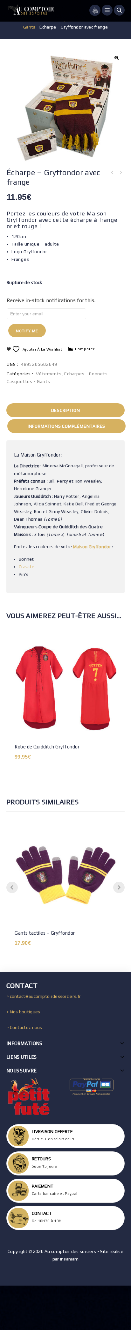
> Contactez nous (24, 1027)
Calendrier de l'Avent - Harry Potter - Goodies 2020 (112, 172)
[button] (116, 57)
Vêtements (48, 373)
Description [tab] (65, 410)
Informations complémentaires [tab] (66, 426)
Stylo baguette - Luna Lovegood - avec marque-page (120, 172)
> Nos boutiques (23, 1011)
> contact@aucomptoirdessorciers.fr (43, 996)
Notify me (27, 331)
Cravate (26, 566)
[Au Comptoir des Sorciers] (30, 10)
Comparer (85, 349)
